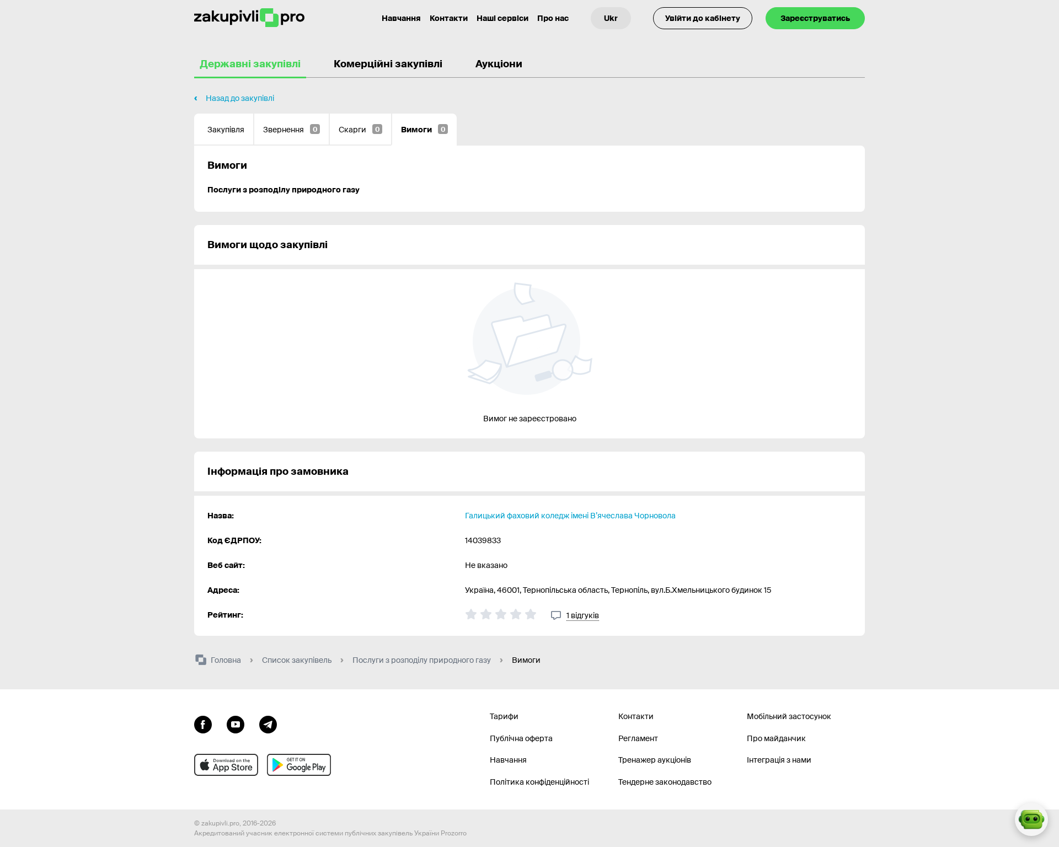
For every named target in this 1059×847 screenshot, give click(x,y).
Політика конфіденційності (539, 782)
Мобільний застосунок (789, 716)
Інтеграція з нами (779, 760)
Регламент (638, 738)
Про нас (553, 18)
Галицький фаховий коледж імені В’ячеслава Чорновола (570, 516)
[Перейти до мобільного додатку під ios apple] (226, 765)
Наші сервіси (502, 18)
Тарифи (504, 716)
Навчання (401, 18)
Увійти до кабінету (702, 18)
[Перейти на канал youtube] (235, 723)
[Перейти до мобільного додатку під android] (299, 765)
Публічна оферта (521, 738)
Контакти (449, 18)
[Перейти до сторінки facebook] (203, 723)
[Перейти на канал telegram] (268, 723)
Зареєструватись (815, 18)
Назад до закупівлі (240, 98)
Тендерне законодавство (665, 782)
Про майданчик (776, 738)
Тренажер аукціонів (654, 760)
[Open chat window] (1031, 819)
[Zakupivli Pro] (249, 18)
